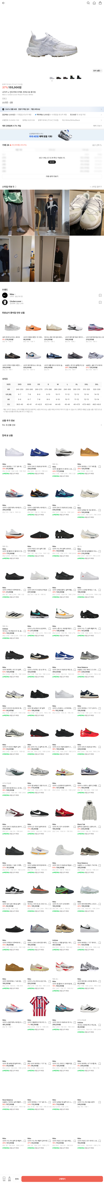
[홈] (94, 3)
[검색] (88, 3)
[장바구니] (100, 3)
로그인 (52, 162)
